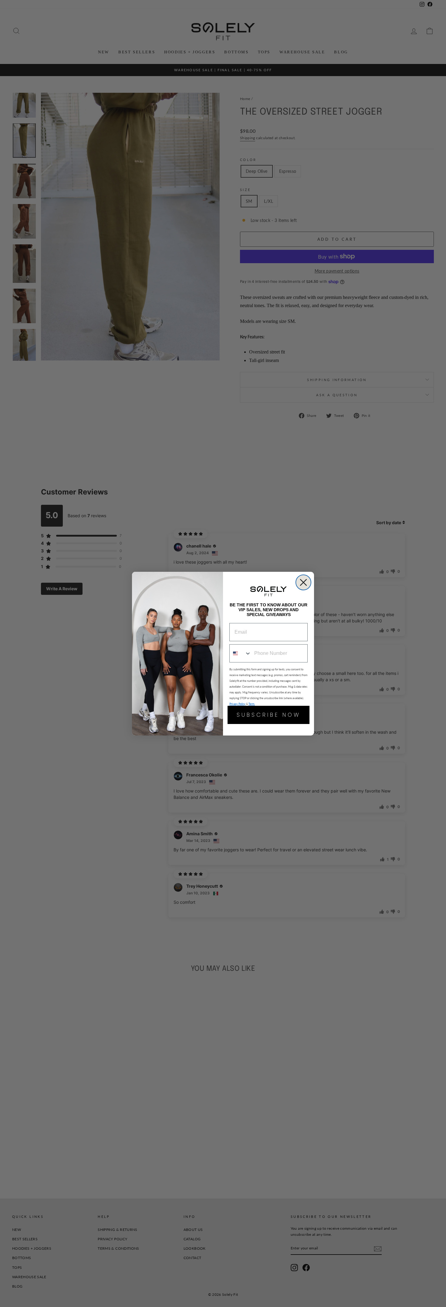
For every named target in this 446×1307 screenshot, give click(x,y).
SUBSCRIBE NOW (269, 715)
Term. (251, 703)
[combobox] (240, 653)
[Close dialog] (303, 582)
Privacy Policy (237, 703)
